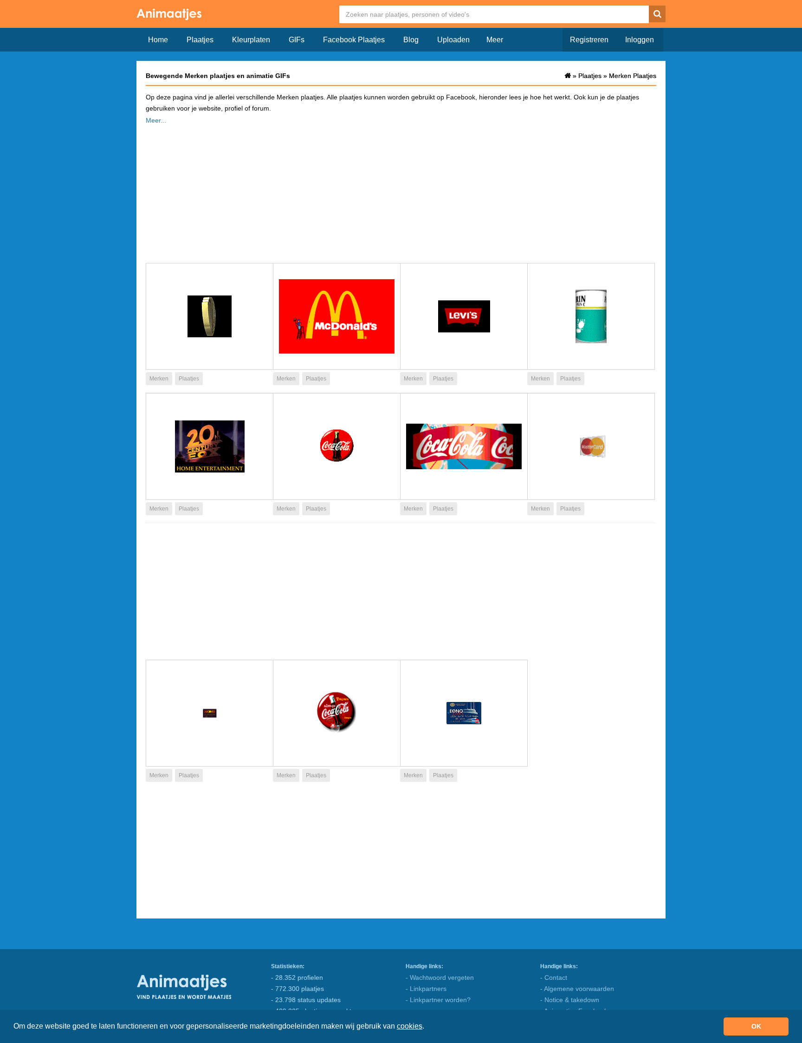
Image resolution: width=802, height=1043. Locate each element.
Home (158, 40)
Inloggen (639, 40)
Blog (411, 40)
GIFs (296, 40)
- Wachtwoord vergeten (440, 977)
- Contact (553, 977)
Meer (494, 40)
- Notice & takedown (569, 1000)
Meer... (156, 120)
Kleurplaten (251, 40)
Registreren (589, 40)
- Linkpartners (426, 988)
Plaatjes (200, 40)
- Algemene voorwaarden (577, 988)
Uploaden (453, 40)
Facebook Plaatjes (354, 40)
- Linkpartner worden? (438, 1000)
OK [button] (756, 1026)
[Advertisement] (401, 191)
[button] (427, 1027)
